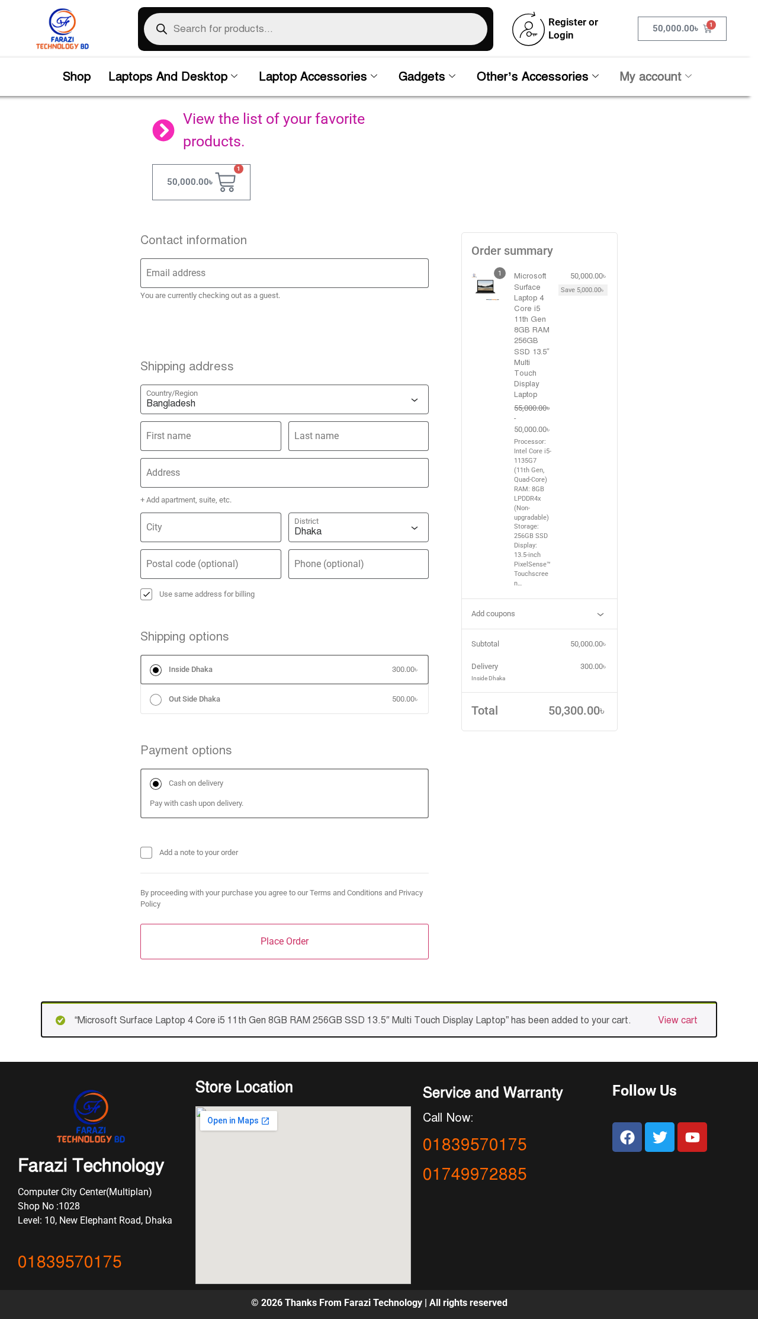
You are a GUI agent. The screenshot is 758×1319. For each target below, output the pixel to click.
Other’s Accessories (533, 76)
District (306, 521)
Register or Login (573, 28)
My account (651, 76)
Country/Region (172, 393)
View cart (678, 1020)
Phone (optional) (329, 563)
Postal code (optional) (192, 563)
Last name (316, 435)
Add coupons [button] (493, 613)
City (154, 527)
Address (163, 472)
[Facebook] (627, 1137)
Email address (175, 272)
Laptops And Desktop (167, 76)
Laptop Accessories (313, 76)
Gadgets (422, 76)
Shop (77, 76)
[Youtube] (692, 1137)
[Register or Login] (528, 29)
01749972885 (475, 1174)
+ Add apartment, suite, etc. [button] (186, 499)
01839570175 (70, 1261)
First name (168, 435)
